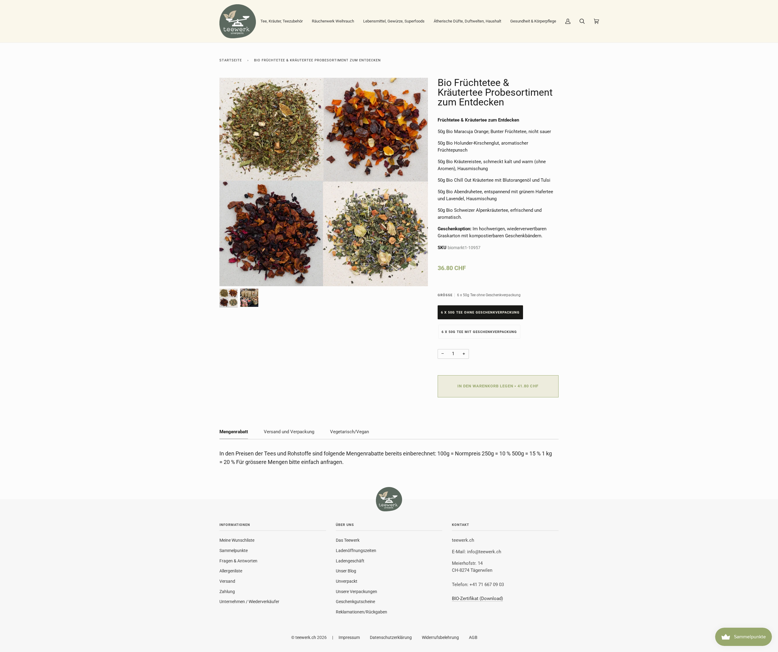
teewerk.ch (305, 637)
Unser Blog (346, 570)
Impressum (349, 637)
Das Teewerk (348, 540)
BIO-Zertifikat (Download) (477, 598)
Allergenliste (230, 570)
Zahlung (227, 591)
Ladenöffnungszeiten (356, 550)
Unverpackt (346, 581)
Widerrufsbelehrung (440, 637)
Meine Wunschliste (236, 540)
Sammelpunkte (233, 550)
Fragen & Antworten (238, 560)
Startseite (230, 60)
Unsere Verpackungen (356, 591)
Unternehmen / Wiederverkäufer (249, 601)
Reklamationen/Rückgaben (361, 611)
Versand (227, 581)
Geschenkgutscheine (355, 601)
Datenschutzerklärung (391, 637)
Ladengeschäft (350, 560)
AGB (473, 637)
